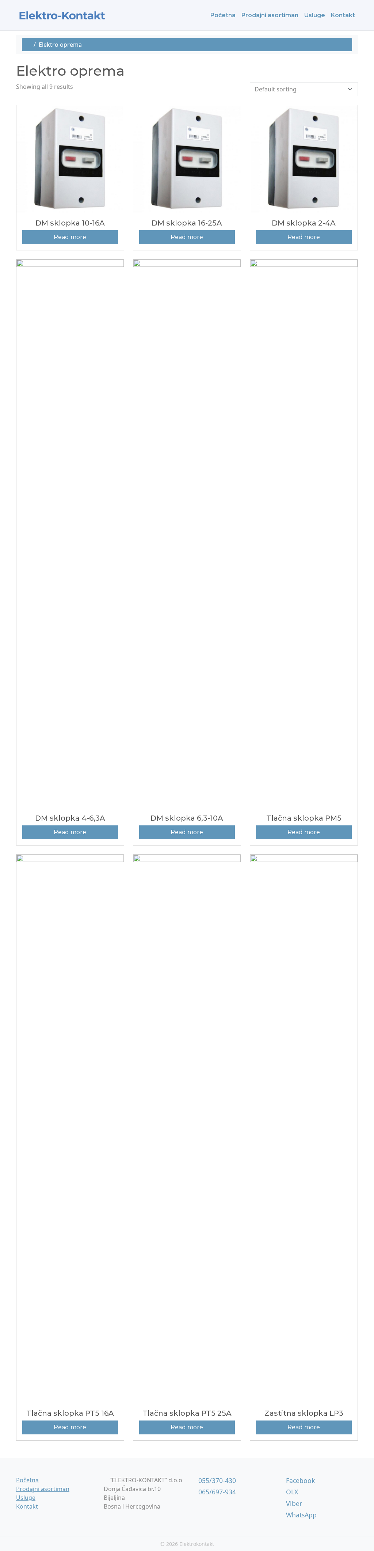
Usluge (314, 15)
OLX (291, 1491)
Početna (223, 15)
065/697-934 (216, 1491)
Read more (70, 237)
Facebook (299, 1480)
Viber (293, 1503)
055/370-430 (216, 1480)
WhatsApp (300, 1514)
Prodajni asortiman (269, 15)
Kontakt (343, 15)
